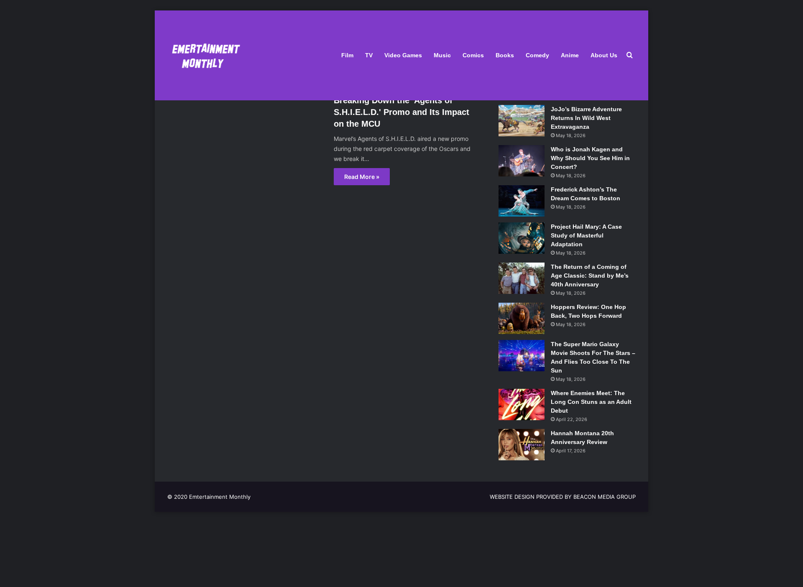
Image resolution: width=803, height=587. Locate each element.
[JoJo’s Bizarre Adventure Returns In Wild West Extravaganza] (522, 120)
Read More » (361, 176)
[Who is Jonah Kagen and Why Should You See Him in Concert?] (522, 160)
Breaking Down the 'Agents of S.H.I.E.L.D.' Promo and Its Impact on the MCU (401, 112)
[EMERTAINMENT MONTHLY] (203, 55)
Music (442, 55)
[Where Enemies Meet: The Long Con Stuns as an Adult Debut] (522, 404)
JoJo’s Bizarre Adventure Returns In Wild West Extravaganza (586, 118)
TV (369, 55)
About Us (604, 55)
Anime (570, 55)
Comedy (537, 55)
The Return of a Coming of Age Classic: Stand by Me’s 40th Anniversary (590, 275)
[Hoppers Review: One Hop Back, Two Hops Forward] (522, 318)
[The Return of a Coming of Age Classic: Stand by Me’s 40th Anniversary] (522, 278)
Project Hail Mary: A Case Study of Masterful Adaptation (586, 235)
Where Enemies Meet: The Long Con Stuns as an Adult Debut (591, 402)
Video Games (403, 55)
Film (347, 55)
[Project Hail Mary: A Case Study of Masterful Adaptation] (522, 238)
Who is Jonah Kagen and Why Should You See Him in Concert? (590, 158)
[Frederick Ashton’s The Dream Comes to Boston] (522, 201)
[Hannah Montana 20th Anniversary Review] (522, 444)
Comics (473, 55)
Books (505, 55)
